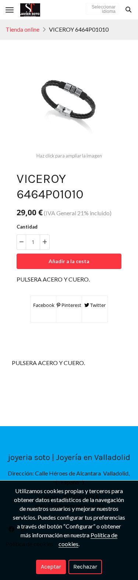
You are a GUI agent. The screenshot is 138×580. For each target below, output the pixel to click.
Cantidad (27, 227)
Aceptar (51, 566)
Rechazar (85, 566)
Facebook (43, 305)
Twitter (97, 305)
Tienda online (22, 29)
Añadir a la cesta (69, 261)
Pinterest (70, 305)
